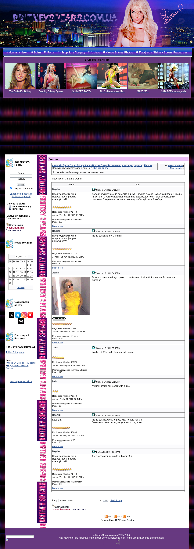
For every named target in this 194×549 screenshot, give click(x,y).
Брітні (37, 52)
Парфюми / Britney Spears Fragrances (163, 52)
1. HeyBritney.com (15, 352)
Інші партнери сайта (21, 381)
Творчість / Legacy (73, 52)
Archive (20, 287)
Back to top (57, 226)
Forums (148, 165)
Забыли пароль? (21, 196)
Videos (96, 52)
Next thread (175, 168)
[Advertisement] (97, 126)
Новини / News (18, 52)
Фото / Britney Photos (119, 52)
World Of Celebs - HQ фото (21, 363)
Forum (51, 52)
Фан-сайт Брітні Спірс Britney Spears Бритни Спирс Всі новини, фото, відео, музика (97, 165)
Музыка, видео (101, 168)
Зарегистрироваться (21, 194)
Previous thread (175, 165)
